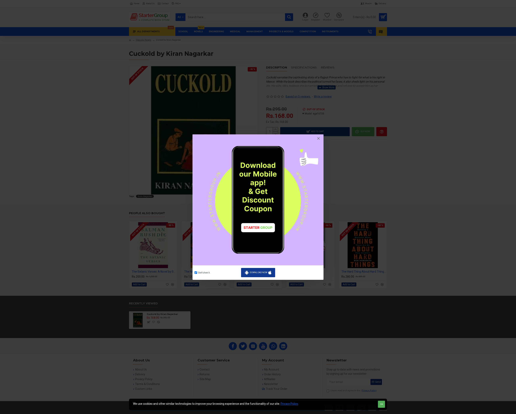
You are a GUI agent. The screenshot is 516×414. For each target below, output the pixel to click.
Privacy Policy (289, 403)
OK (381, 404)
